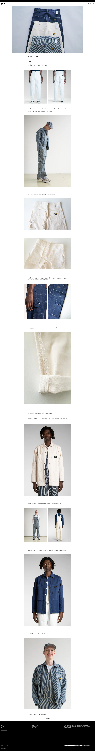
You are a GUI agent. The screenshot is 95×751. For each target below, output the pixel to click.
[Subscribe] (56, 737)
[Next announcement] (93, 1)
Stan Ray (4, 748)
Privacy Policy (34, 727)
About (2, 725)
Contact (2, 726)
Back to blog (48, 718)
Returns (2, 728)
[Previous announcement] (2, 1)
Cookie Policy (34, 726)
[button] (39, 4)
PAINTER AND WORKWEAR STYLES (38, 714)
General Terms (35, 725)
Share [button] (30, 61)
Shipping (2, 727)
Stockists (2, 731)
